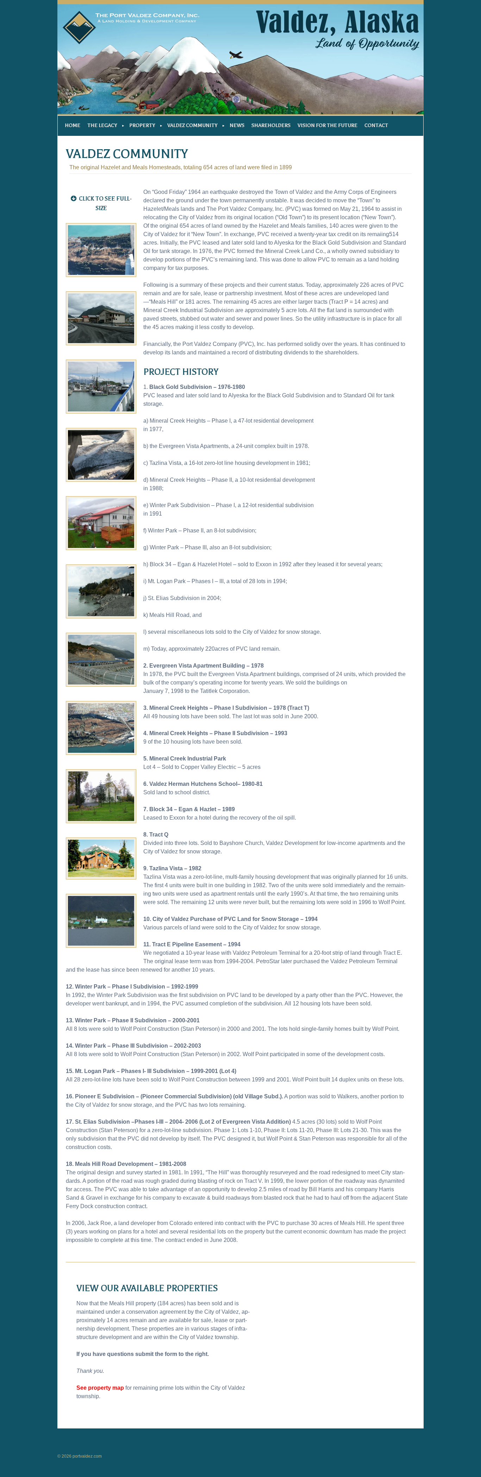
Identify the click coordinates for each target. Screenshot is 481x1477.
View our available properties (147, 1288)
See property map (100, 1388)
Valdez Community (192, 125)
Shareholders (271, 125)
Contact (376, 125)
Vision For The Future (327, 125)
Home (72, 125)
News (237, 125)
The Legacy (102, 125)
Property (142, 125)
